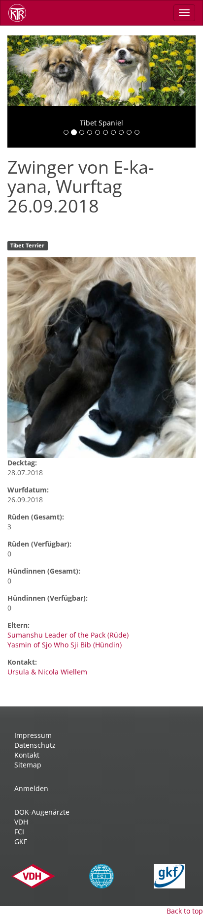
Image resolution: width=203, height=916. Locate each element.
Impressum (33, 735)
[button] (21, 91)
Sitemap (27, 764)
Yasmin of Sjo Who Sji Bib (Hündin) (64, 644)
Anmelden (31, 788)
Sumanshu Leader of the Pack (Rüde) (68, 635)
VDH (21, 821)
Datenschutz (35, 745)
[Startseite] (21, 12)
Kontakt (26, 755)
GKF (20, 841)
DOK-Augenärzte (41, 812)
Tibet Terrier (27, 245)
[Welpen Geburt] (101, 357)
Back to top (185, 911)
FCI (19, 831)
